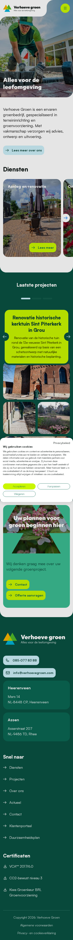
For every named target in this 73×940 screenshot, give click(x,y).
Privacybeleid (61, 443)
